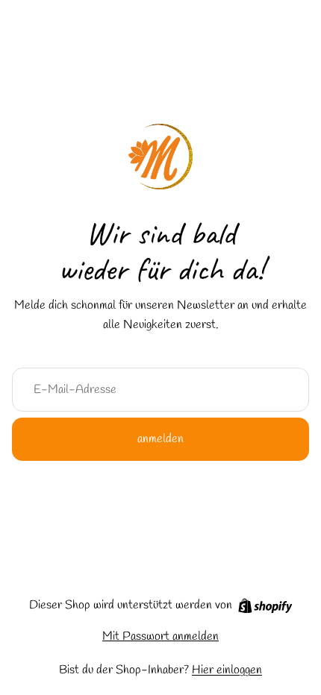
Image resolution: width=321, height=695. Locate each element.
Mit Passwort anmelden (160, 636)
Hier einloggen (227, 670)
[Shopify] (265, 606)
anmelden (160, 439)
